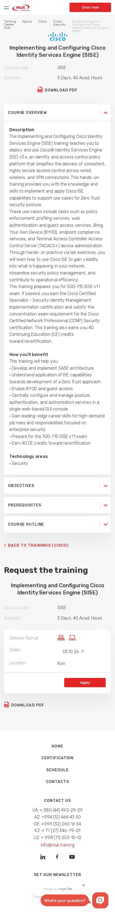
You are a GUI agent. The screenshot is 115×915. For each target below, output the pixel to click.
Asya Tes (65, 889)
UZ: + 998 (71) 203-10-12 (58, 837)
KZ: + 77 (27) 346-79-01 (57, 830)
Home (57, 746)
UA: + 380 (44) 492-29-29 (57, 810)
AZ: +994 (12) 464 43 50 (57, 817)
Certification (57, 758)
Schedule (57, 770)
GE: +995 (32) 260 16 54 (57, 823)
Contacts (57, 782)
